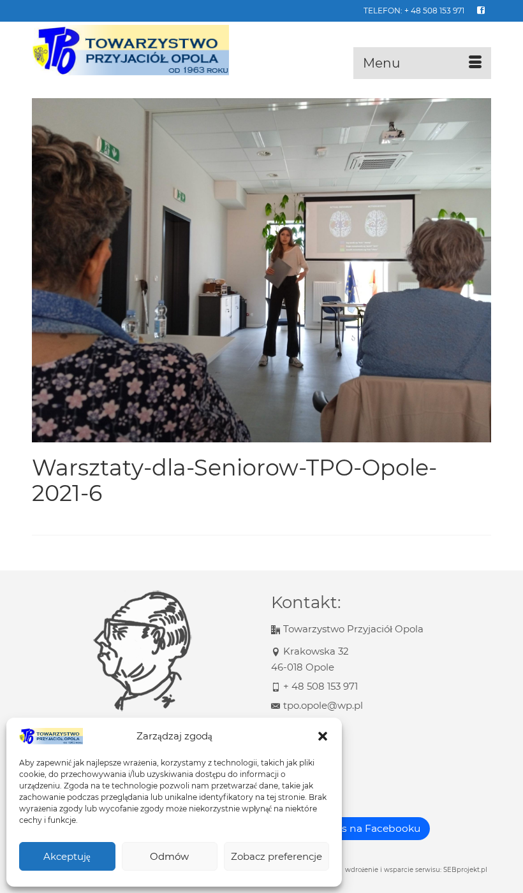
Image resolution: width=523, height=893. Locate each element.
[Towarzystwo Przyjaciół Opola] (261, 50)
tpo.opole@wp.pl (323, 705)
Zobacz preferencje (276, 856)
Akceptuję (67, 856)
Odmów (169, 856)
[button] (322, 736)
